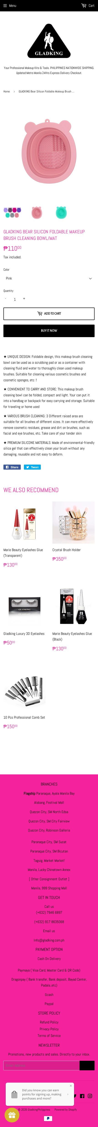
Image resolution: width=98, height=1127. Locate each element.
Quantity (8, 291)
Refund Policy (49, 1022)
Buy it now (49, 330)
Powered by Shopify (65, 1110)
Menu (12, 5)
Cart (91, 5)
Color (6, 269)
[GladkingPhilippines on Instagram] (90, 1096)
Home (6, 91)
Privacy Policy (49, 1029)
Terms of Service (49, 1035)
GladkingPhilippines (39, 1110)
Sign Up (87, 1065)
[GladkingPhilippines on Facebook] (82, 1096)
